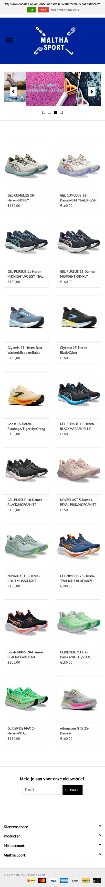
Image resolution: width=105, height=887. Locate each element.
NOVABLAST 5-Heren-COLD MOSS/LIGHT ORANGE (24, 578)
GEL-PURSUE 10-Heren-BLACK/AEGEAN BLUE (77, 426)
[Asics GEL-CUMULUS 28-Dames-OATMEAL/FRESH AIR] (78, 166)
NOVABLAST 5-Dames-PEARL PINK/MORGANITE (78, 502)
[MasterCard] (41, 880)
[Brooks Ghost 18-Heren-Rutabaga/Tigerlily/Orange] (26, 394)
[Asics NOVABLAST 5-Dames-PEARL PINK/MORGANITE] (78, 471)
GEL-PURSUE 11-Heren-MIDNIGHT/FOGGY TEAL (25, 274)
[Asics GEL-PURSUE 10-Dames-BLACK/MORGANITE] (26, 471)
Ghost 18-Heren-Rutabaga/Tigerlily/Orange (26, 426)
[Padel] (52, 89)
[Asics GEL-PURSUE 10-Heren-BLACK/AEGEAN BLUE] (78, 394)
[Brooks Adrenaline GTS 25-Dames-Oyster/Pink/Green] (78, 699)
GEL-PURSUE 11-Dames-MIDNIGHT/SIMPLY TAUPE (78, 274)
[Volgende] (91, 91)
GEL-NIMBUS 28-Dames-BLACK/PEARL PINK (25, 654)
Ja (31, 10)
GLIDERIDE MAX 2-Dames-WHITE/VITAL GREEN (75, 654)
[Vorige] (13, 91)
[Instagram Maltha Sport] (61, 805)
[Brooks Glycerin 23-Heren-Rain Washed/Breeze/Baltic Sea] (26, 318)
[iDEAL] (30, 880)
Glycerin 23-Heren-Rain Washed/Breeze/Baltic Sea (25, 350)
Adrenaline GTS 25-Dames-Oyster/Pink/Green (74, 731)
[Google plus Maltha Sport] (52, 805)
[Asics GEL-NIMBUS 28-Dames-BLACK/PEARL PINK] (26, 623)
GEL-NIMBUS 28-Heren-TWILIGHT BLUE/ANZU (77, 578)
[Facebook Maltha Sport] (44, 805)
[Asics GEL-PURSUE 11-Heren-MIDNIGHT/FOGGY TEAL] (26, 242)
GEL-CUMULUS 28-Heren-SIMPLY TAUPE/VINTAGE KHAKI (25, 198)
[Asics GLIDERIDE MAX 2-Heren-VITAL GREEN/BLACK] (26, 699)
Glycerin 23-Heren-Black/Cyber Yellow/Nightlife (74, 350)
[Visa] (52, 880)
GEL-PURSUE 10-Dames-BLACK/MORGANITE (25, 502)
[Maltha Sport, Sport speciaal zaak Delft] (62, 40)
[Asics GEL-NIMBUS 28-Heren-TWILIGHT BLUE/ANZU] (78, 547)
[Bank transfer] (74, 880)
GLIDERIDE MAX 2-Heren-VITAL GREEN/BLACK (21, 731)
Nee (43, 10)
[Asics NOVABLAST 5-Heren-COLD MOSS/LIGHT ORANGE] (26, 547)
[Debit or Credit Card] (96, 880)
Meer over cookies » (65, 10)
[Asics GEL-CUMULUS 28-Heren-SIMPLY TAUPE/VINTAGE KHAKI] (26, 166)
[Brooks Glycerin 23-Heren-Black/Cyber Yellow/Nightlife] (78, 318)
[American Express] (63, 880)
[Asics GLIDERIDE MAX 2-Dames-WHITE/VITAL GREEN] (78, 623)
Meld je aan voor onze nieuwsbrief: (52, 778)
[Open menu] (9, 40)
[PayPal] (85, 880)
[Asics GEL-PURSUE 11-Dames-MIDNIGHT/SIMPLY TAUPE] (78, 242)
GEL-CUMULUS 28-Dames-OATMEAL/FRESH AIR (78, 198)
